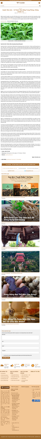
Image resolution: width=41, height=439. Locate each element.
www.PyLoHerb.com (9, 154)
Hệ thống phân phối (4, 378)
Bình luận (3, 334)
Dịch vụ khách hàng (4, 380)
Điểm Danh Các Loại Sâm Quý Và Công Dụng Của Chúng (10, 222)
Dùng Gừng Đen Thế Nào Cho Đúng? (7, 298)
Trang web (3, 350)
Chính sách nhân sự (4, 375)
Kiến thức (20, 8)
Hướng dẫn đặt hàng (15, 375)
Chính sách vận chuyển (15, 380)
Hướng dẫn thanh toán (15, 376)
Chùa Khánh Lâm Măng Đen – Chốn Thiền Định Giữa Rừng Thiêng (12, 273)
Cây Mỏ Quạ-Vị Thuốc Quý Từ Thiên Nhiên (13, 159)
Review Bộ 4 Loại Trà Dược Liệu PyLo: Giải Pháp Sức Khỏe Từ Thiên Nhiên (13, 197)
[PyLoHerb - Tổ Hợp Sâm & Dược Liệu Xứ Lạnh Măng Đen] (20, 2)
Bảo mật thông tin (14, 378)
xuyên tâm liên (9, 18)
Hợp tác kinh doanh (25, 376)
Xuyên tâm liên (3, 21)
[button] (1, 3)
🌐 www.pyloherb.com (29, 170)
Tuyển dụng (24, 378)
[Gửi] (40, 6)
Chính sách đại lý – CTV (26, 375)
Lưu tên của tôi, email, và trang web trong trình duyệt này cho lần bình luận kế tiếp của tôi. (18, 355)
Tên (3, 341)
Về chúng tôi (3, 373)
